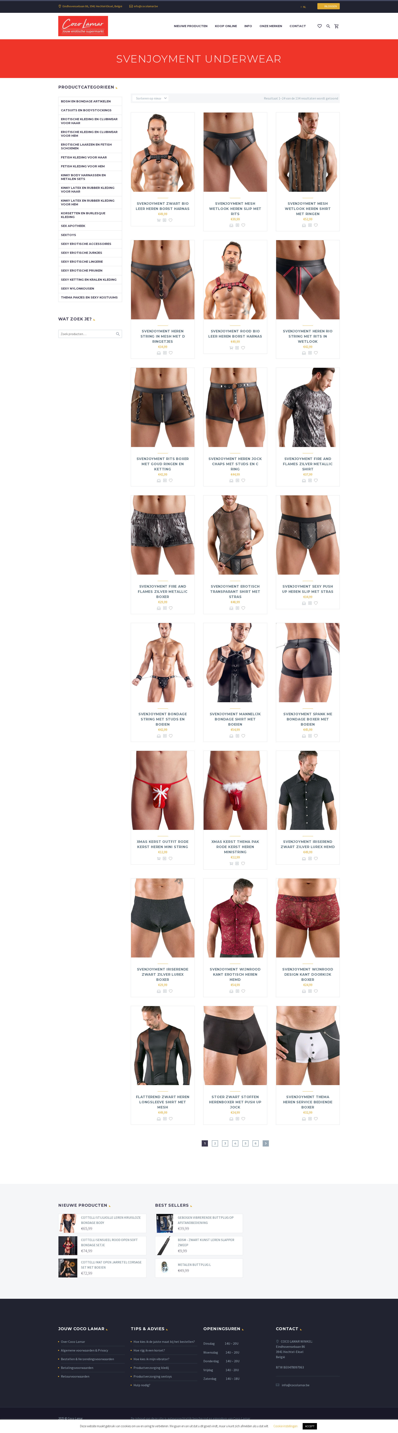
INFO (248, 26)
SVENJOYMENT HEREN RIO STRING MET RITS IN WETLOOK (308, 336)
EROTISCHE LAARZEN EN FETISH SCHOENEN (86, 146)
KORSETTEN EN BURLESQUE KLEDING (83, 215)
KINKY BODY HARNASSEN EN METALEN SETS (83, 177)
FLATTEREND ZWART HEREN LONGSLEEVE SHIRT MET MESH (163, 1102)
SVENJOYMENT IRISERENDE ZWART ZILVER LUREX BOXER (163, 974)
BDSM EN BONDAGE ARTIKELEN (86, 101)
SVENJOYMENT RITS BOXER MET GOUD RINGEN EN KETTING (163, 464)
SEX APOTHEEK (73, 226)
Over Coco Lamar (73, 1342)
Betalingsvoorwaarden (77, 1368)
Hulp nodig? (141, 1385)
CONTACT (298, 26)
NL (304, 7)
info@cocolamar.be (146, 6)
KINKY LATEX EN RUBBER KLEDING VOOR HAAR (87, 189)
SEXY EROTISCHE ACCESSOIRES (86, 244)
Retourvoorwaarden (75, 1376)
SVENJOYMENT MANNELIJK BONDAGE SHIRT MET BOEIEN (235, 719)
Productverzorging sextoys (152, 1376)
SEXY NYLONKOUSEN (77, 288)
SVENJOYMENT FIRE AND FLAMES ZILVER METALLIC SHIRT (308, 464)
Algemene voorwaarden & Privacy (84, 1350)
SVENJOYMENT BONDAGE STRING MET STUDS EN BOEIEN (162, 719)
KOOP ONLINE (226, 26)
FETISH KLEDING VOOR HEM (83, 166)
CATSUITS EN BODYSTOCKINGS (86, 110)
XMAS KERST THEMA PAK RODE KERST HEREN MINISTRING (235, 847)
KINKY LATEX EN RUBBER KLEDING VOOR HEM (87, 202)
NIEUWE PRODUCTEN (190, 26)
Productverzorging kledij (151, 1368)
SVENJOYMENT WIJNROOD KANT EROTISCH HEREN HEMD (235, 974)
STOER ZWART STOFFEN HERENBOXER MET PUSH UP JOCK (235, 1102)
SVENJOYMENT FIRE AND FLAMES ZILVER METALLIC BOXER (163, 592)
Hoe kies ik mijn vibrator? (151, 1359)
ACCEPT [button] (309, 1426)
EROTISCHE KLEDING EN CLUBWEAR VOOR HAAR (89, 121)
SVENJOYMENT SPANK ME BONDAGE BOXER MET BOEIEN (307, 719)
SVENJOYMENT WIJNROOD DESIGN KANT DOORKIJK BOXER (307, 974)
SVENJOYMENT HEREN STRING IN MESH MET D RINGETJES (163, 336)
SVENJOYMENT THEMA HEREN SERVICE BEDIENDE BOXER (308, 1102)
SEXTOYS (68, 235)
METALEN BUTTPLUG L (194, 1265)
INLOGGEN (330, 6)
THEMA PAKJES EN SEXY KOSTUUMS (89, 297)
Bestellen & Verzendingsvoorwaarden (87, 1359)
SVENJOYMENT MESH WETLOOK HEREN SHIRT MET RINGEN (308, 209)
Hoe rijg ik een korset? (149, 1350)
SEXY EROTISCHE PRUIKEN (81, 270)
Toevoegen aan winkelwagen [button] (158, 220)
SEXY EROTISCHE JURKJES (81, 253)
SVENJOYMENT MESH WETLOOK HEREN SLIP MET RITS (235, 209)
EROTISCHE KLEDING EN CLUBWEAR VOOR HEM (89, 134)
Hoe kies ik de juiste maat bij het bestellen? (164, 1342)
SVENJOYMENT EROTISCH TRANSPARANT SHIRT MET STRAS (235, 592)
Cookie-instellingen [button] (285, 1426)
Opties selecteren (231, 225)
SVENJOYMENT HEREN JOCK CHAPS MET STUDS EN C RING (235, 464)
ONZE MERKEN (271, 26)
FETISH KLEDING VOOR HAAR (84, 157)
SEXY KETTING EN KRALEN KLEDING (88, 280)
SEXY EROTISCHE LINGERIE (82, 262)
